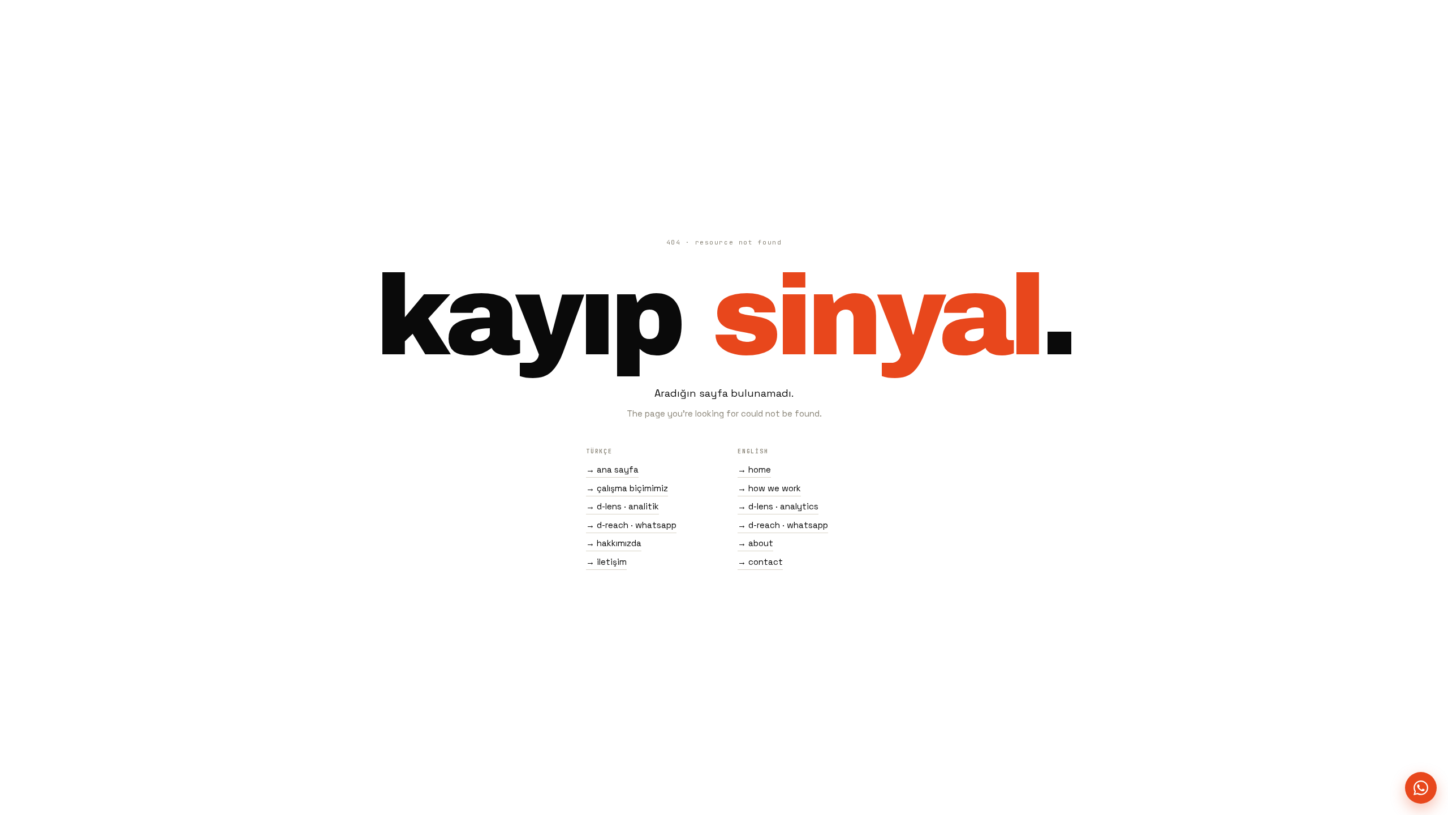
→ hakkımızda (613, 543)
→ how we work (769, 488)
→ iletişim (606, 561)
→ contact (760, 561)
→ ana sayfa (612, 469)
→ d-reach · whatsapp (631, 525)
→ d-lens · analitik (622, 506)
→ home (754, 469)
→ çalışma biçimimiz (627, 488)
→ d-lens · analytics (778, 506)
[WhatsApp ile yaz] (1421, 788)
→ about (755, 543)
